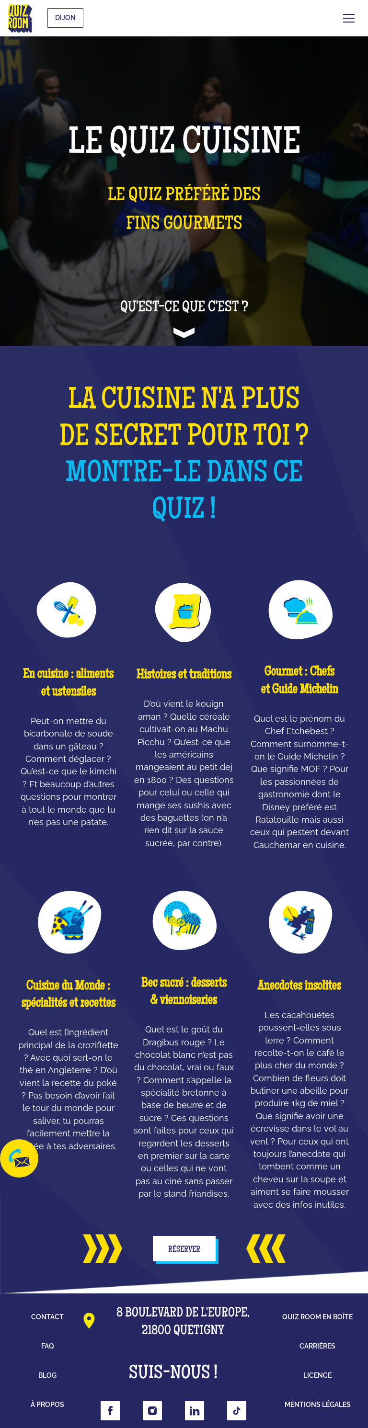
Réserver (184, 1250)
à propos (47, 1404)
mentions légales (318, 1404)
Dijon (65, 18)
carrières (317, 1346)
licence (317, 1375)
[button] (348, 18)
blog (47, 1375)
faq (47, 1346)
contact (47, 1317)
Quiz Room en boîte (317, 1317)
